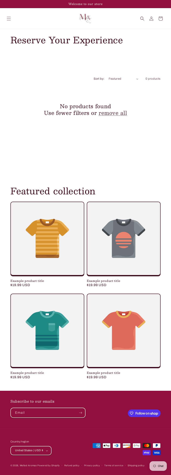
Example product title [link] (27, 281)
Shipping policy (136, 465)
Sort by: (99, 78)
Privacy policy (92, 465)
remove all (113, 112)
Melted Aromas (29, 465)
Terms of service (113, 465)
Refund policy (72, 465)
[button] (8, 18)
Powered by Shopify (48, 465)
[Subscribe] (80, 413)
